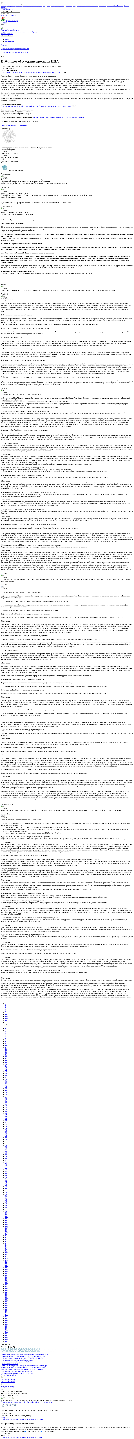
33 (6, 1089)
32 (6, 1087)
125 (6, 1262)
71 (6, 1160)
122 (6, 1256)
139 (6, 1288)
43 (6, 1107)
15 (6, 1055)
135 (6, 1281)
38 (6, 1098)
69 (6, 1156)
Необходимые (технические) (13, 1431)
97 (6, 1209)
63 (6, 1145)
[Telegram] (8, 1347)
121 (6, 1254)
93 (6, 1202)
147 (6, 1303)
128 (6, 1268)
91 (6, 1198)
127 (6, 1266)
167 (6, 1020)
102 (6, 1219)
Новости (120, 6)
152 (6, 1313)
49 (6, 1119)
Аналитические (47, 1431)
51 (6, 1122)
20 (6, 1064)
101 (6, 1217)
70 (6, 1158)
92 (6, 1200)
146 (6, 1301)
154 (6, 1317)
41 (6, 1104)
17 (6, 1058)
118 (6, 1249)
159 (6, 1326)
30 (6, 1083)
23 (6, 1070)
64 (6, 1147)
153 (6, 1315)
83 (6, 1183)
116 (6, 1245)
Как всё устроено (7, 34)
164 (6, 1014)
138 (6, 1286)
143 (6, 1296)
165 (6, 1016)
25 (6, 1073)
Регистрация (9, 41)
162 (6, 1332)
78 (6, 1173)
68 (6, 1154)
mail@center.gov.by (7, 1386)
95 (6, 1205)
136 (6, 1283)
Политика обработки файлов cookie (14, 1402)
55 (6, 1130)
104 (6, 1222)
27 (6, 1077)
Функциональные (33, 1431)
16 (6, 1056)
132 (6, 1275)
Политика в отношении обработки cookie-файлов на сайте (22, 1419)
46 (6, 1113)
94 (6, 1203)
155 (6, 1318)
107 (6, 1228)
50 (6, 1121)
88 (6, 1192)
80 (6, 1177)
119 (6, 1251)
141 (6, 1292)
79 (6, 1175)
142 (6, 1294)
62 (6, 1143)
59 (6, 1138)
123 (6, 1258)
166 (6, 1018)
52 (6, 1124)
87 (6, 1190)
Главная (3, 6)
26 (6, 1075)
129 (6, 1269)
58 (6, 1136)
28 (6, 1079)
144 (6, 1298)
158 (6, 1324)
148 (6, 1305)
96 (6, 1207)
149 (6, 1307)
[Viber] (14, 1347)
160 (6, 1328)
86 (6, 1188)
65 (6, 1149)
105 (6, 1224)
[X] (11, 1347)
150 (6, 1309)
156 (6, 1320)
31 (6, 1085)
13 (6, 1051)
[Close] (2, 2)
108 (6, 1230)
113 (6, 1239)
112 (6, 1237)
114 (6, 1241)
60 (6, 1139)
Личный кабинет (7, 9)
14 (6, 1053)
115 (6, 1243)
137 (6, 1285)
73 (6, 1164)
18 (6, 1060)
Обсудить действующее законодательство (57, 6)
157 (6, 1322)
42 (6, 1105)
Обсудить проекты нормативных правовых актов (24, 6)
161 (6, 1330)
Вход (7, 39)
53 (6, 1126)
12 (6, 1049)
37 (6, 1096)
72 (6, 1162)
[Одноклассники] (5, 1347)
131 (6, 1273)
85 (6, 1187)
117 (6, 1247)
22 (6, 1068)
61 (6, 1141)
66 (6, 1151)
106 (6, 1226)
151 (6, 1311)
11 (6, 1047)
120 (6, 1252)
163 (6, 1334)
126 (6, 1264)
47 (6, 1115)
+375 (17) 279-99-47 (8, 1382)
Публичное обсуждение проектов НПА (15, 49)
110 (6, 1234)
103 (6, 1220)
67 (6, 1153)
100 (6, 1215)
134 (6, 1279)
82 (6, 1181)
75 (6, 1168)
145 (6, 1300)
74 (6, 1166)
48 (6, 1117)
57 (6, 1134)
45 (6, 1111)
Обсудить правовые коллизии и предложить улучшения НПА (95, 6)
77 (6, 1171)
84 (6, 1185)
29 (6, 1081)
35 (6, 1092)
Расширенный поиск (8, 15)
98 (6, 1211)
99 (6, 1213)
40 (6, 1102)
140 (6, 1290)
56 (6, 1132)
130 (6, 1271)
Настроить (4, 1417)
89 (6, 1194)
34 (6, 1090)
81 (6, 1179)
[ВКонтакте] (2, 1347)
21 (6, 1066)
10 (6, 1045)
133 (6, 1277)
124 (6, 1260)
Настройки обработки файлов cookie (40, 1402)
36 (6, 1094)
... (5, 1012)
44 (6, 1109)
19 (6, 1062)
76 (6, 1170)
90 (6, 1196)
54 (6, 1128)
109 (6, 1232)
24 (6, 1072)
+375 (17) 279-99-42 (8, 1380)
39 (6, 1100)
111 (6, 1236)
